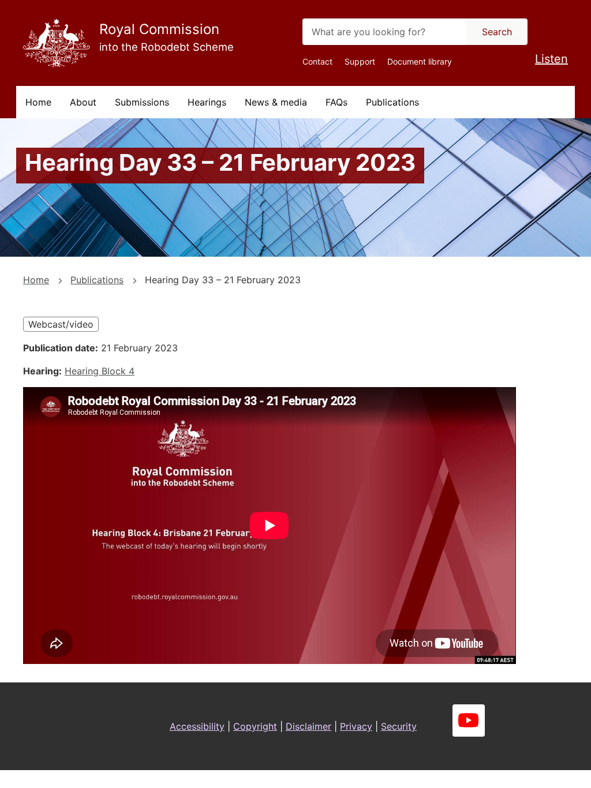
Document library (419, 61)
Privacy (356, 726)
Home (38, 102)
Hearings (207, 102)
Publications (392, 102)
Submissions (142, 102)
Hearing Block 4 (99, 371)
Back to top (538, 771)
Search (497, 31)
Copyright (255, 726)
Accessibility (197, 726)
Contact (317, 61)
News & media (276, 102)
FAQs (336, 102)
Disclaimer (308, 726)
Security (399, 726)
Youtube (468, 720)
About (83, 102)
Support (360, 61)
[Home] (56, 42)
